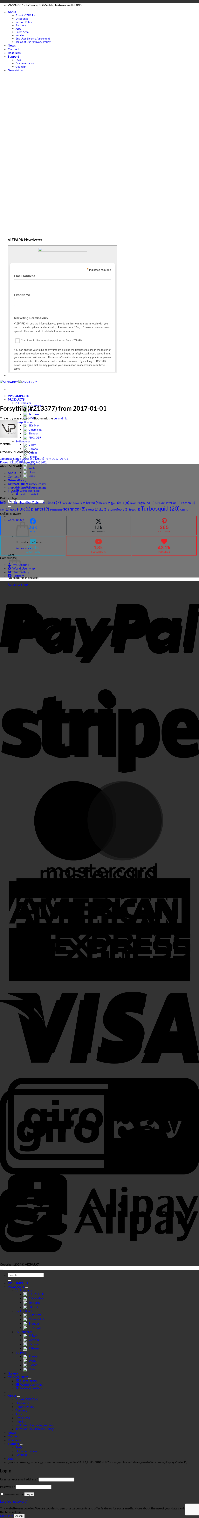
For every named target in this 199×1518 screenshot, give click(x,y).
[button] (16, 70)
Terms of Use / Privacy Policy (33, 41)
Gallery (13, 1373)
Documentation (25, 63)
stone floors (118, 509)
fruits (105, 503)
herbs (160, 503)
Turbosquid (160, 508)
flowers (79, 503)
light (4, 509)
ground (147, 503)
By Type (21, 1352)
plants (40, 509)
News (12, 45)
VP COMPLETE (18, 395)
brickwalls (24, 502)
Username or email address (19, 1479)
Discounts (22, 18)
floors (67, 503)
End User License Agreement (33, 38)
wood (184, 509)
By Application (24, 422)
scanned (74, 509)
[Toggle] (26, 1287)
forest (93, 502)
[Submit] (9, 1280)
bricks (7, 502)
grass (135, 503)
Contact (13, 49)
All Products (23, 402)
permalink (60, 418)
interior (173, 503)
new (13, 509)
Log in (29, 1494)
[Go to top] (1, 1269)
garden (120, 502)
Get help (21, 66)
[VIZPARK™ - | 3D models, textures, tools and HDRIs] (18, 382)
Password (7, 1486)
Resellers (14, 52)
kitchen (188, 503)
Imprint (20, 35)
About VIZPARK (25, 15)
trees (134, 509)
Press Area (22, 31)
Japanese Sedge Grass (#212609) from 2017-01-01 (34, 458)
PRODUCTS (16, 399)
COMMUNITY (18, 1377)
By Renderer (23, 441)
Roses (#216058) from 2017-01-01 (23, 462)
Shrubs (92, 509)
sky (103, 509)
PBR (23, 509)
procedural (56, 509)
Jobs (18, 28)
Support (13, 56)
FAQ (18, 60)
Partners (21, 25)
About (12, 12)
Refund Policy (24, 22)
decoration (48, 502)
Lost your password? (13, 1501)
